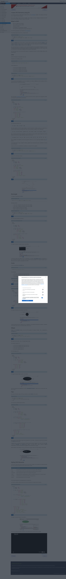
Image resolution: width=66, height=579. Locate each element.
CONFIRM (27, 300)
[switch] (42, 289)
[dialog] (33, 289)
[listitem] (33, 287)
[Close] (46, 277)
